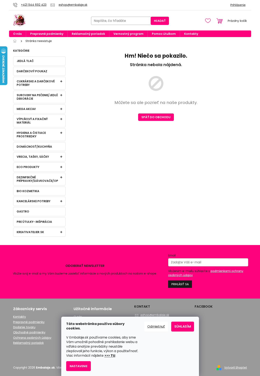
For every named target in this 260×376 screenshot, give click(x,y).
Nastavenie (78, 366)
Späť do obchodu (156, 117)
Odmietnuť (156, 326)
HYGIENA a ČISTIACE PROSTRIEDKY (31, 134)
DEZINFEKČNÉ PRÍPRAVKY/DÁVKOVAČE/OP (37, 179)
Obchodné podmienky (29, 332)
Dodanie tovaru (24, 327)
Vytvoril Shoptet (235, 367)
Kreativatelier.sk (30, 232)
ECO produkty (28, 167)
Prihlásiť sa (180, 284)
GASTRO (23, 211)
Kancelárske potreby (33, 201)
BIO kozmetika (28, 191)
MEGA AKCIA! (26, 109)
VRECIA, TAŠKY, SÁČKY (33, 157)
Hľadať (160, 21)
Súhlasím (182, 326)
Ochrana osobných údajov (32, 338)
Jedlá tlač (25, 61)
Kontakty (19, 317)
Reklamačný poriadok (28, 343)
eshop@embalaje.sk (154, 315)
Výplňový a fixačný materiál (32, 121)
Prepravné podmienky (29, 322)
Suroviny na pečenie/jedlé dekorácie (37, 97)
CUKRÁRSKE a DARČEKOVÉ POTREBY (36, 83)
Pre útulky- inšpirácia (34, 222)
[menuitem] (17, 33)
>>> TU (109, 355)
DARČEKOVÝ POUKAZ (32, 71)
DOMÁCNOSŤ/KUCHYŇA (34, 147)
